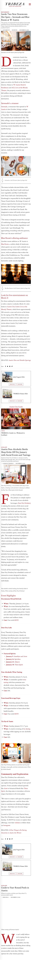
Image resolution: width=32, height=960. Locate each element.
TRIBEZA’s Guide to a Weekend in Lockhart (13, 434)
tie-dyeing (26, 765)
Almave (17, 699)
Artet (6, 825)
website (17, 859)
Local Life (4, 447)
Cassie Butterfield (8, 463)
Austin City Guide (16, 407)
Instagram (6, 862)
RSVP (16, 657)
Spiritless (17, 696)
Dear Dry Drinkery (24, 503)
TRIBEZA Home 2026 (20, 394)
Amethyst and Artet (20, 693)
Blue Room (5, 244)
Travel (3, 430)
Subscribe (19, 384)
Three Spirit (19, 701)
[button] (3, 165)
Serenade (4, 107)
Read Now (12, 384)
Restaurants (5, 12)
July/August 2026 (19, 377)
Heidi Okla (6, 934)
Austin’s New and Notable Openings (20, 360)
